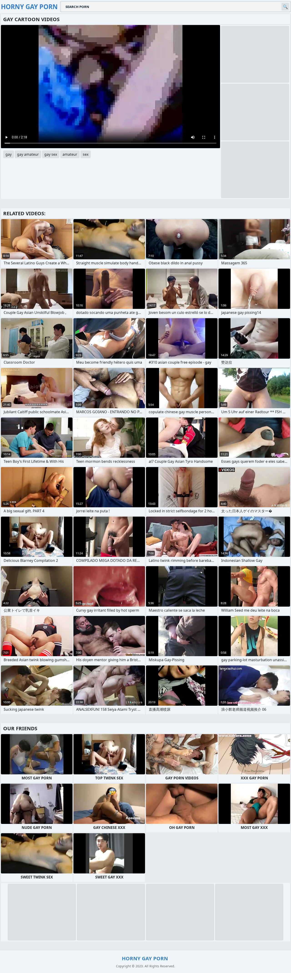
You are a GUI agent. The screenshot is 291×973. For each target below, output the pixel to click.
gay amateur (28, 154)
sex (85, 154)
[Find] (285, 6)
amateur (70, 154)
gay (8, 154)
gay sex (50, 154)
